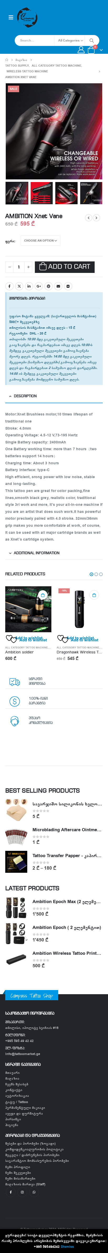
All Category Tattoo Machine (26, 647)
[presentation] (12, 131)
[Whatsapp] (34, 1192)
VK (68, 286)
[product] (28, 609)
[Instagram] (22, 1192)
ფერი (9, 241)
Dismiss (67, 1246)
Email (58, 286)
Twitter (19, 286)
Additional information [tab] (37, 553)
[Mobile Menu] (11, 17)
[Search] (92, 40)
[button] (91, 574)
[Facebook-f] (10, 1192)
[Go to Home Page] (6, 60)
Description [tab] (25, 396)
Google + (39, 286)
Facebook (9, 286)
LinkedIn (29, 286)
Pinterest (48, 286)
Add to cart (69, 267)
